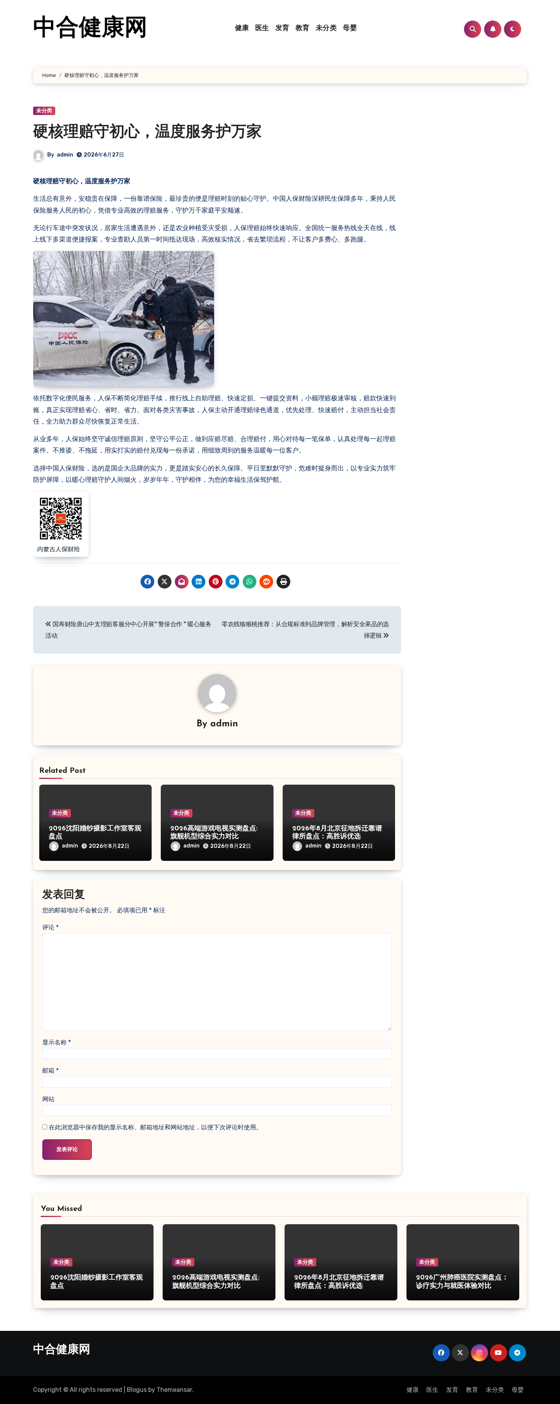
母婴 (350, 28)
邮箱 (50, 1070)
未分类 (326, 28)
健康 (242, 28)
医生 (262, 28)
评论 (50, 927)
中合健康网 (90, 29)
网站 (48, 1099)
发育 (282, 28)
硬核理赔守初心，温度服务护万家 (147, 132)
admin (65, 155)
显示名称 (56, 1042)
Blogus (137, 1389)
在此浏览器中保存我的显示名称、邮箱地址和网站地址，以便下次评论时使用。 (155, 1127)
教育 (303, 28)
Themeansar (174, 1389)
